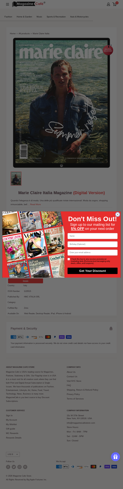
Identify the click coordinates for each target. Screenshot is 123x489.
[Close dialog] (118, 214)
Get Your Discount (92, 271)
